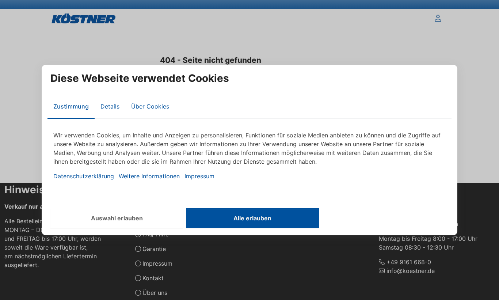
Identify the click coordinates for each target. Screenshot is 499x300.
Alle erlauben (252, 218)
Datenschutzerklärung (83, 176)
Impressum (199, 176)
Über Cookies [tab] (150, 106)
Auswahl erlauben (117, 218)
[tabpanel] (249, 155)
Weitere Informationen (149, 176)
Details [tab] (109, 106)
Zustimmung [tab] (71, 106)
